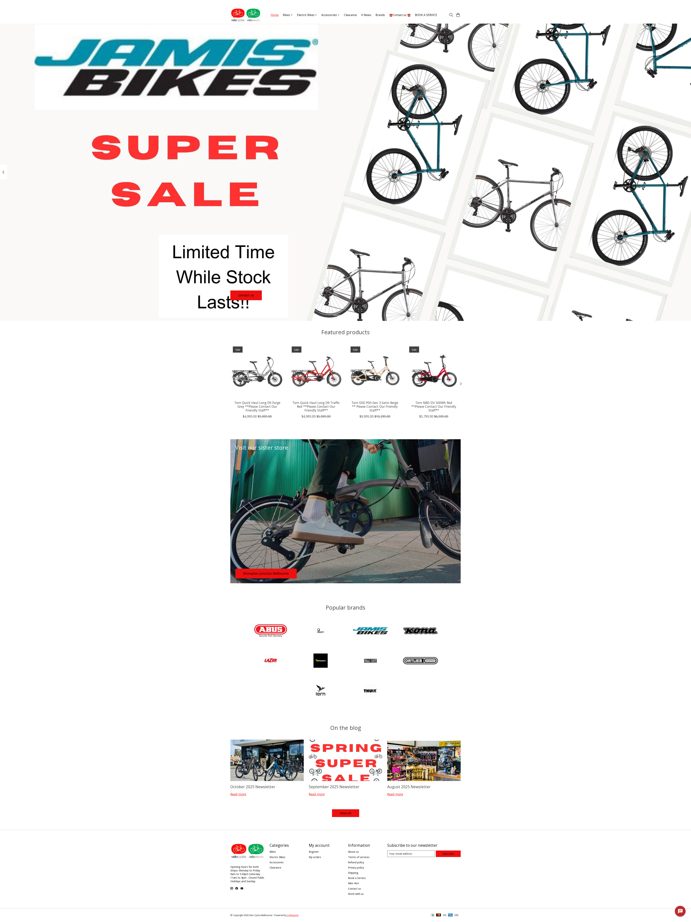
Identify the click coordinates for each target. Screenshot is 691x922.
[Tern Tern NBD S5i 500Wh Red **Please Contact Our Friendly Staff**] (434, 371)
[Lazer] (270, 661)
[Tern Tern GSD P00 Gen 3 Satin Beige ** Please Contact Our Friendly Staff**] (375, 371)
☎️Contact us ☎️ (400, 15)
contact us (246, 295)
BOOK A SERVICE (426, 15)
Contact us (354, 888)
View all (345, 813)
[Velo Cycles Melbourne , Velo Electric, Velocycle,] (245, 15)
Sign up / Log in (452, 3)
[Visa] (444, 915)
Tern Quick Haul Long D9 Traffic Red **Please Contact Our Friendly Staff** (316, 406)
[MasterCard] (438, 915)
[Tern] (320, 691)
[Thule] (370, 691)
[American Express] (450, 915)
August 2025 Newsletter (409, 786)
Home (275, 15)
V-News (366, 15)
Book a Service (357, 878)
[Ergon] (320, 631)
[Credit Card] (432, 915)
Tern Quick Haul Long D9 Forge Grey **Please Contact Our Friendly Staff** (257, 406)
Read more (238, 794)
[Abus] (270, 631)
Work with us (356, 894)
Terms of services (358, 857)
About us (353, 851)
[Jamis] (370, 631)
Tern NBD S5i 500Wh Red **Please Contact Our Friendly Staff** (433, 406)
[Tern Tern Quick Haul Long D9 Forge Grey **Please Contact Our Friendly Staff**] (257, 371)
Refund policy (356, 862)
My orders (315, 857)
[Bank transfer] (456, 915)
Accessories (277, 862)
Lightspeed (292, 915)
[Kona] (420, 631)
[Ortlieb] (420, 661)
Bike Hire (353, 883)
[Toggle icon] (451, 15)
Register (314, 851)
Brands (380, 15)
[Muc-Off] (370, 661)
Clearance (350, 15)
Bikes (273, 851)
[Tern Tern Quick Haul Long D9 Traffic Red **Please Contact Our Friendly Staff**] (316, 371)
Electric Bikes (277, 857)
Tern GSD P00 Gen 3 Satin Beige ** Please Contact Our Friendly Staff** (374, 406)
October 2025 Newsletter (252, 786)
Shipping (353, 872)
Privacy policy (356, 867)
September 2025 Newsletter (334, 786)
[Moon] (320, 661)
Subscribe (448, 853)
